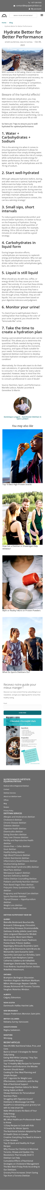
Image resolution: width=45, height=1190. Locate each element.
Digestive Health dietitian (15, 828)
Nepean (25, 983)
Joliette (23, 931)
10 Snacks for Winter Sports (16, 1128)
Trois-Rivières (10, 966)
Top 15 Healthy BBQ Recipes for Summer (22, 1063)
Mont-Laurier (9, 937)
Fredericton (16, 1013)
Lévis (34, 931)
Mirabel (32, 934)
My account (36, 9)
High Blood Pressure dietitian (17, 855)
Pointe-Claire (9, 943)
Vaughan (8, 989)
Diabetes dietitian (12, 825)
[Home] (4, 15)
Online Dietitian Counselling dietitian (20, 878)
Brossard (8, 925)
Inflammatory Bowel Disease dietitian (20, 861)
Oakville (33, 983)
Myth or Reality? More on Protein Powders (21, 610)
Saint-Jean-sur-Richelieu (24, 954)
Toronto (28, 986)
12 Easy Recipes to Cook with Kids (19, 1125)
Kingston (17, 980)
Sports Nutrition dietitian (15, 896)
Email (5, 703)
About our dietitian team (12, 796)
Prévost (19, 943)
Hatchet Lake (27, 1005)
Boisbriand (17, 922)
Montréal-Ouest (20, 940)
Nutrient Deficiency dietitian (16, 875)
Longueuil (13, 934)
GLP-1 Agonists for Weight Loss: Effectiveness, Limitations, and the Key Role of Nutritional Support (21, 1081)
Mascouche (23, 934)
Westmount (18, 969)
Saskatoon (15, 1030)
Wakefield (8, 969)
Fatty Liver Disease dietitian (16, 837)
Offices (6, 800)
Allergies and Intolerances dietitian (19, 816)
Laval (29, 931)
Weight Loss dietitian (13, 905)
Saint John (35, 1013)
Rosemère (28, 946)
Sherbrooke (20, 963)
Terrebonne (31, 963)
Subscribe (22, 713)
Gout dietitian (10, 849)
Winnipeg (8, 1038)
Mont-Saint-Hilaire (24, 937)
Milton (6, 983)
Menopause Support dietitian (17, 873)
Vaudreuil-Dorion (24, 966)
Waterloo (16, 989)
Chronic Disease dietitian (15, 822)
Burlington (18, 977)
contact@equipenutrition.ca (28, 5)
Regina (7, 1030)
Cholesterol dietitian (13, 819)
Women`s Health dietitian (15, 908)
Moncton (26, 1013)
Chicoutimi (30, 925)
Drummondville (31, 928)
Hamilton (8, 980)
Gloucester (29, 977)
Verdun (36, 966)
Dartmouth (9, 1005)
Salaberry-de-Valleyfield (23, 960)
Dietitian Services (10, 793)
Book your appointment (23, 15)
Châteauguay (18, 925)
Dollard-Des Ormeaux (13, 928)
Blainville (8, 922)
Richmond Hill (17, 986)
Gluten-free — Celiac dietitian (17, 846)
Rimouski (19, 946)
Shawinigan (9, 963)
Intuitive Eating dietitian (14, 864)
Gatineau (8, 931)
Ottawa (7, 986)
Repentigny (9, 946)
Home (4, 23)
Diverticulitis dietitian (13, 831)
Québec (27, 943)
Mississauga (15, 983)
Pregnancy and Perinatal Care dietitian (21, 893)
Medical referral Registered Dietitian (16, 786)
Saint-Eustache (21, 951)
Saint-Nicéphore (19, 957)
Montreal (8, 940)
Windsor (25, 989)
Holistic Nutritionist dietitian (16, 858)
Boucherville (28, 922)
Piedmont (32, 940)
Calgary (7, 997)
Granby (16, 931)
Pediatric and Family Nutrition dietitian (21, 881)
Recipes (6, 807)
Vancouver (23, 1021)
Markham (25, 980)
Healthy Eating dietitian (14, 852)
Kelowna (7, 1021)
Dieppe (7, 1013)
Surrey (15, 1021)
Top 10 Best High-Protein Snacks (17, 484)
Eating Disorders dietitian (15, 834)
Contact (6, 789)
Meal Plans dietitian (12, 870)
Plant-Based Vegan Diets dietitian (19, 884)
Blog (11, 23)
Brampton (8, 977)
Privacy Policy (8, 811)
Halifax (18, 1005)
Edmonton (16, 997)
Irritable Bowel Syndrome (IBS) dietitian (21, 867)
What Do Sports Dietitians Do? (16, 672)
